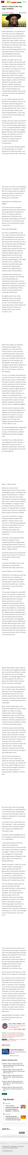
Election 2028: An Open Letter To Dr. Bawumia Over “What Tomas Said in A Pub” (13, 1088)
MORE (21, 1132)
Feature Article (6, 15)
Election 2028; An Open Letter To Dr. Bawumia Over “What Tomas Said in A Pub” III (13, 1077)
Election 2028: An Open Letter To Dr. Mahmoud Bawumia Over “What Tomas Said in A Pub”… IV (13, 1071)
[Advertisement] (14, 170)
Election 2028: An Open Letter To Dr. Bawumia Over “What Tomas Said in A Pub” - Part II (13, 1083)
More (4, 1094)
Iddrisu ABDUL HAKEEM (8, 12)
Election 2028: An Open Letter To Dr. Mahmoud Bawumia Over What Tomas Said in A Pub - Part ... (13, 1065)
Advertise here (14, 1055)
